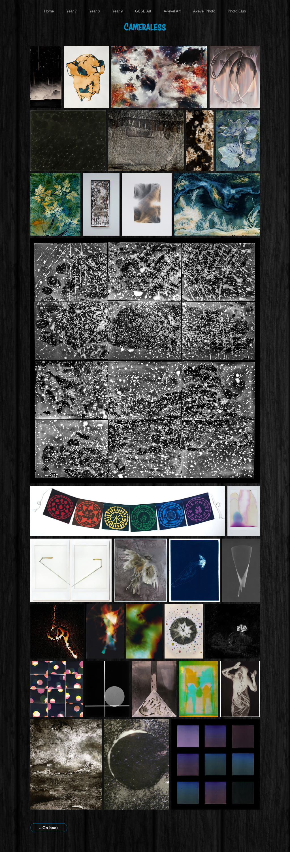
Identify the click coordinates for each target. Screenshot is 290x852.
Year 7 (71, 11)
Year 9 (117, 11)
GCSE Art (143, 11)
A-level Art (172, 11)
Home (49, 11)
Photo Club (237, 11)
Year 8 (94, 11)
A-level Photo (204, 11)
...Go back (49, 827)
